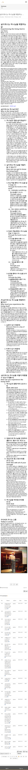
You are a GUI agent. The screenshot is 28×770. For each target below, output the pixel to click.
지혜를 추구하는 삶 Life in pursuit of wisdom (7, 639)
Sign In (7, 768)
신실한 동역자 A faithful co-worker (7, 680)
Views (25, 600)
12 (21, 756)
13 (23, 756)
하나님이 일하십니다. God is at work (8, 628)
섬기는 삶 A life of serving (8, 747)
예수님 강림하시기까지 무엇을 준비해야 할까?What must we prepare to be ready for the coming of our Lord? (8, 718)
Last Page (15, 758)
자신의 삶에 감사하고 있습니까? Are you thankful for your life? (8, 622)
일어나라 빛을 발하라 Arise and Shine (7, 743)
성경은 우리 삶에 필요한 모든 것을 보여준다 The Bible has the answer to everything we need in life (8, 664)
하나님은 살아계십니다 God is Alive (8, 634)
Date (20, 600)
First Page (4, 756)
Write (20, 751)
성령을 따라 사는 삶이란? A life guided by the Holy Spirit (8, 701)
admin (2, 17)
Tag (26, 751)
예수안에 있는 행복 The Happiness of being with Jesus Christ (8, 647)
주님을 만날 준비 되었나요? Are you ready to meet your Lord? (8, 606)
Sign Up (21, 768)
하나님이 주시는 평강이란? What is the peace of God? (8, 654)
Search (19, 753)
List (26, 591)
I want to (25, 587)
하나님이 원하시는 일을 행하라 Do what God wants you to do (8, 694)
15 (10, 758)
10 (16, 756)
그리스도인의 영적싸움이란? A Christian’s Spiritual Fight (8, 685)
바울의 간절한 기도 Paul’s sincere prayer (8, 709)
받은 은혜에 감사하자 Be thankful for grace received (8, 672)
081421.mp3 (13, 106)
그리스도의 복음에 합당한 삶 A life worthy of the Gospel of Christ (8, 614)
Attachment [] (4, 587)
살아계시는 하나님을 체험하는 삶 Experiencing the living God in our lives (8, 729)
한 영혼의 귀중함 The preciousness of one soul (8, 736)
